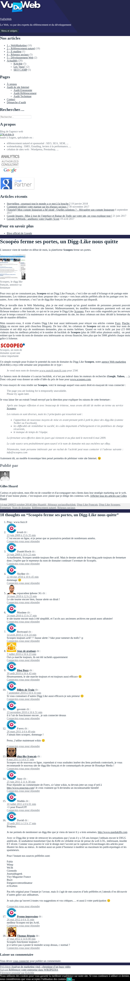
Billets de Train (25, 689)
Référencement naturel (44, 507)
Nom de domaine (21, 507)
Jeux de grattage (26, 651)
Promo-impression (27, 916)
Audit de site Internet (18, 87)
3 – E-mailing (14, 51)
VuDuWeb (6, 19)
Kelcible (18, 63)
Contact (11, 99)
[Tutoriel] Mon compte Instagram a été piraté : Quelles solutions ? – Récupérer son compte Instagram (60, 209)
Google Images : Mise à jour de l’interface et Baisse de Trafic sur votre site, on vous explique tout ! (59, 215)
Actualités (12, 60)
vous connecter (21, 961)
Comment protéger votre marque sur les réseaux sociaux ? (37, 206)
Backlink (71, 504)
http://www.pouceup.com (20, 787)
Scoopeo (79, 311)
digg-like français (27, 756)
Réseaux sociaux (66, 507)
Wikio (3, 326)
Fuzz (117, 323)
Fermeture (5, 507)
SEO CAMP (20, 69)
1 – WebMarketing (17, 45)
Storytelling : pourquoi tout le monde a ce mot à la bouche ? (38, 203)
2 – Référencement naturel (21, 48)
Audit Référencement (25, 93)
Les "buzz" (20, 66)
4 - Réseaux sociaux (55, 504)
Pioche (125, 323)
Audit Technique (22, 96)
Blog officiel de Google (19, 233)
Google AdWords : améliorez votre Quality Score (33, 218)
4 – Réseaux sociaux (18, 54)
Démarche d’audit (16, 102)
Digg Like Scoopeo (109, 504)
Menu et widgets (9, 31)
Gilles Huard (38, 504)
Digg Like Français (87, 504)
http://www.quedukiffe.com (112, 832)
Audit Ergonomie (23, 90)
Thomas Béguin (26, 935)
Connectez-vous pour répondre (23, 541)
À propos (12, 84)
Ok (69, 979)
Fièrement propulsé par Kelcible (17, 972)
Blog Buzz (23, 670)
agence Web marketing (114, 361)
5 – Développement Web (20, 57)
